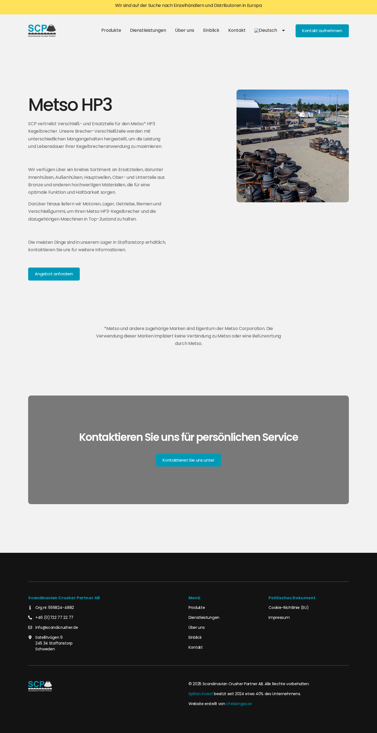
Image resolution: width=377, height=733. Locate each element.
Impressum (279, 617)
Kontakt (237, 30)
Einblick (211, 30)
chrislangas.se (239, 703)
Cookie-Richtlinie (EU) (289, 607)
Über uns (184, 30)
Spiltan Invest (201, 694)
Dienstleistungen (148, 30)
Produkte (111, 30)
